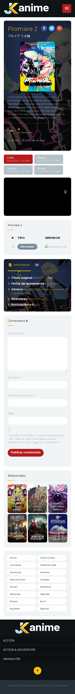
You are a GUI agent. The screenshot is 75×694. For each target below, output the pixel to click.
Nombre (14, 377)
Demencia (45, 587)
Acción (27, 289)
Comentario (17, 333)
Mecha (59, 289)
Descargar (27, 246)
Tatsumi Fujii (36, 299)
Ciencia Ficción (44, 289)
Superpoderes (21, 293)
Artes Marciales (48, 565)
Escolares (14, 608)
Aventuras (15, 572)
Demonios (15, 594)
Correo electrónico (21, 395)
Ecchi (43, 601)
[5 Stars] (19, 129)
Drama (13, 601)
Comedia (44, 579)
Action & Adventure (50, 557)
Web (11, 413)
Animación (15, 565)
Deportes (44, 594)
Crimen (14, 587)
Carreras (44, 572)
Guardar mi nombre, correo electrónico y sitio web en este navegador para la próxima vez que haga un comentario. (36, 439)
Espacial (44, 608)
